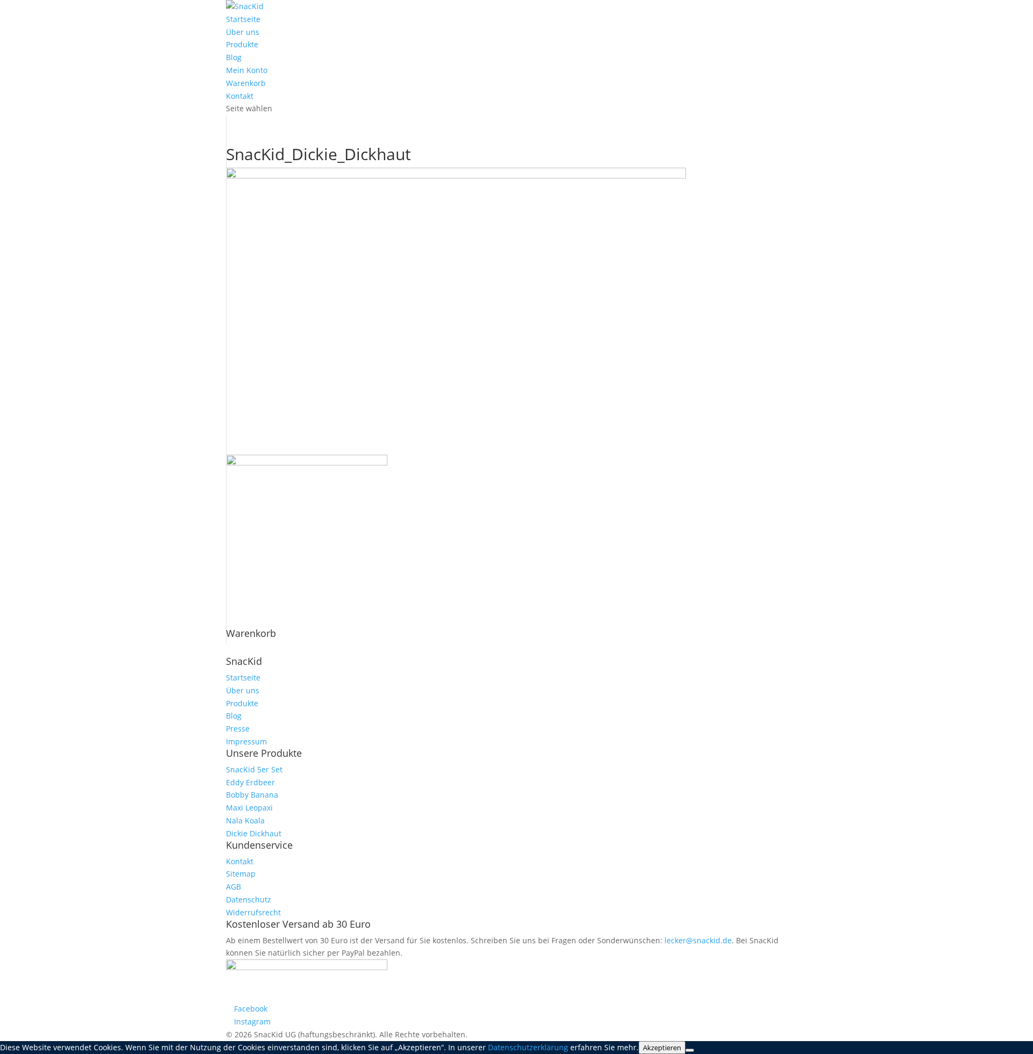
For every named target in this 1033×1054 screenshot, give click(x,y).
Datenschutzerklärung (528, 1047)
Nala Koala (245, 820)
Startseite (243, 19)
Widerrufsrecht (253, 912)
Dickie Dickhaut (253, 833)
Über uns (242, 32)
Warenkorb (246, 83)
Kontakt (239, 96)
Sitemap (241, 874)
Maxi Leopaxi (249, 807)
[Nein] (689, 1050)
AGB (233, 886)
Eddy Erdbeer (250, 782)
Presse (238, 728)
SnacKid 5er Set (254, 769)
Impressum (246, 741)
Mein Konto (246, 70)
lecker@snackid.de (698, 940)
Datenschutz (248, 899)
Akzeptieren (662, 1047)
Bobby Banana (252, 795)
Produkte (242, 44)
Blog (234, 57)
